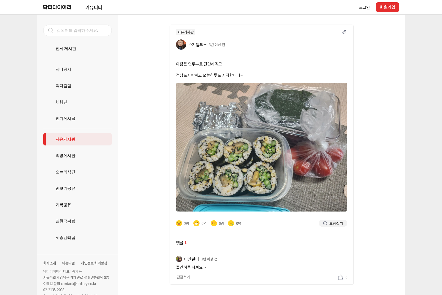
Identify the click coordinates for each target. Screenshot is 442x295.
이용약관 (68, 263)
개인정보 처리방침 (94, 263)
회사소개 (49, 263)
